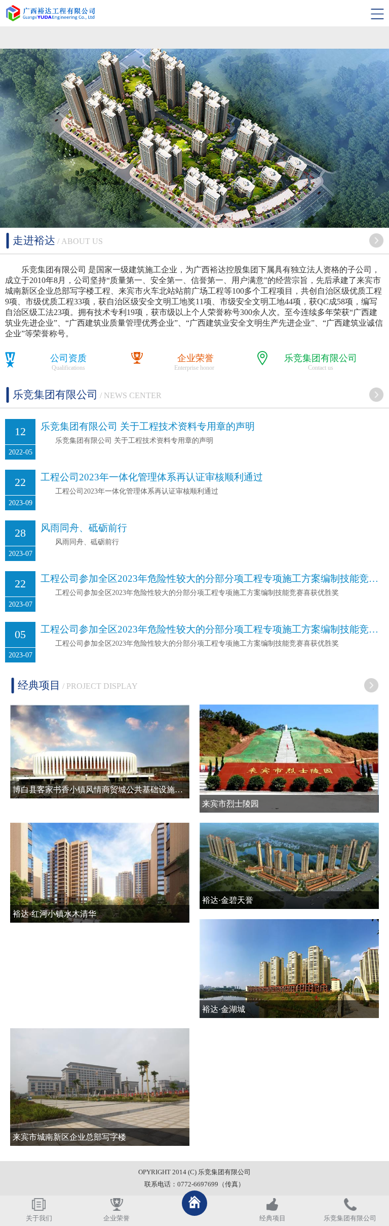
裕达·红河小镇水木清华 (54, 913)
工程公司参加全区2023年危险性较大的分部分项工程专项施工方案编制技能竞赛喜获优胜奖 (212, 578)
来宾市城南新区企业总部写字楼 (69, 1137)
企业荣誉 (195, 358)
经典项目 (272, 1218)
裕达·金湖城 (223, 1009)
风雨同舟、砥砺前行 (84, 527)
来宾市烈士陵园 (230, 803)
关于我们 (39, 1218)
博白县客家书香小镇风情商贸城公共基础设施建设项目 (101, 789)
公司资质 (68, 358)
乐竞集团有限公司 (320, 358)
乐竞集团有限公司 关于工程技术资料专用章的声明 (148, 426)
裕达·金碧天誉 (227, 900)
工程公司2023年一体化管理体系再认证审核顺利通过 (152, 477)
